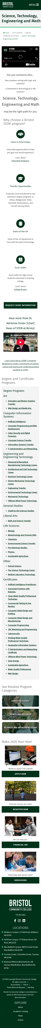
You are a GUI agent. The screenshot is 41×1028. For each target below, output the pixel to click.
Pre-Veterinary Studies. (18, 547)
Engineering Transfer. (17, 488)
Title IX (25, 985)
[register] (20, 791)
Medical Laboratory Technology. (21, 574)
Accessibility (15, 985)
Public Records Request (16, 987)
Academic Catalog (20, 1011)
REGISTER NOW (20, 809)
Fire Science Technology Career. (21, 570)
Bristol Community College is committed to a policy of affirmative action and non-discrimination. (20, 995)
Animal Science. (15, 566)
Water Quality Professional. (19, 669)
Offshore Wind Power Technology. (22, 656)
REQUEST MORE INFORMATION (20, 305)
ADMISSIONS (20, 880)
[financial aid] (20, 826)
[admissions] (20, 861)
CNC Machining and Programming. (22, 629)
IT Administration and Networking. (23, 449)
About (20, 1007)
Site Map (31, 987)
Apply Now (20, 774)
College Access (20, 289)
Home (7, 33)
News (20, 1016)
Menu (32, 5)
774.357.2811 (20, 915)
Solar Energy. (13, 661)
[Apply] (20, 755)
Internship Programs (20, 161)
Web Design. (13, 673)
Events (20, 1020)
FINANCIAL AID (20, 844)
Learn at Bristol (17, 33)
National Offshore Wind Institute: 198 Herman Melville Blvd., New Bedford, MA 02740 (19, 965)
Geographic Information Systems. (22, 645)
